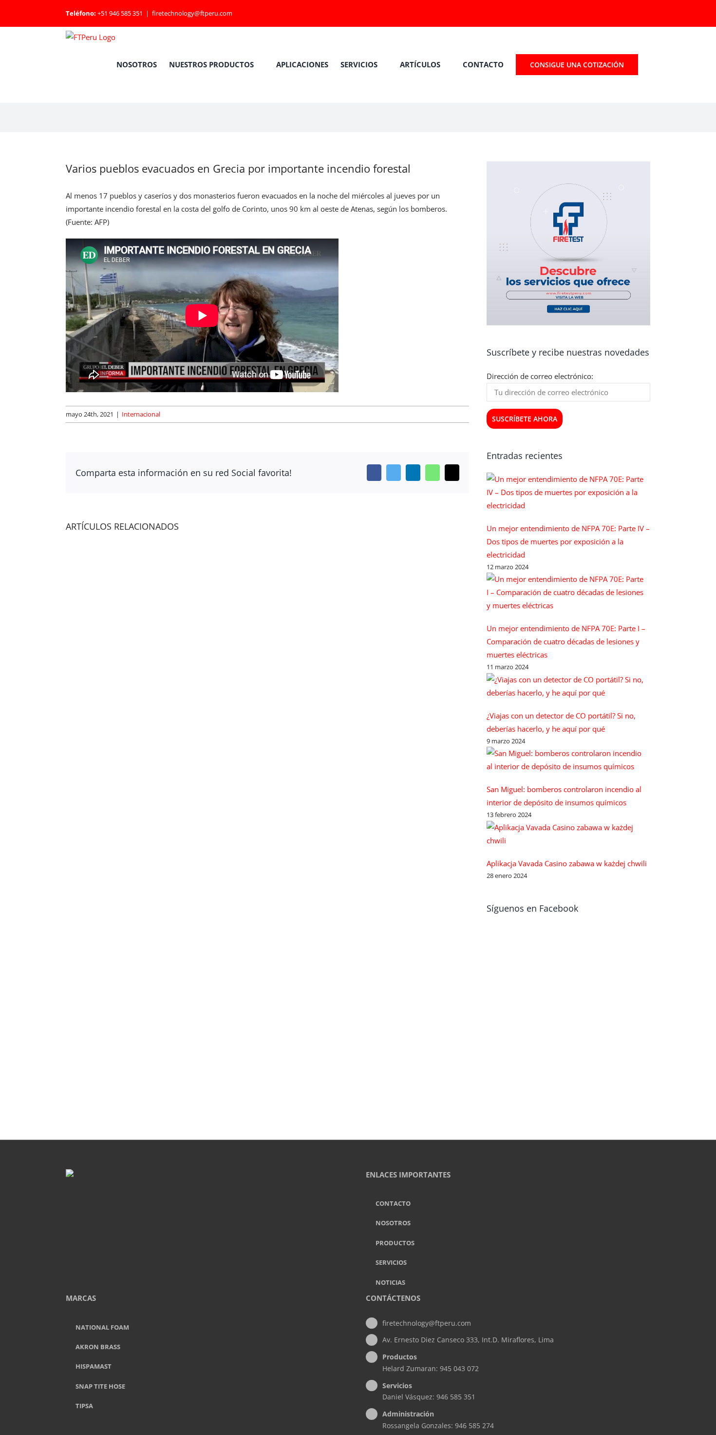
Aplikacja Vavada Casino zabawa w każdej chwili (567, 863)
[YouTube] (221, 1213)
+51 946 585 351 (120, 13)
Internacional (141, 414)
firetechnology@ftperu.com (192, 13)
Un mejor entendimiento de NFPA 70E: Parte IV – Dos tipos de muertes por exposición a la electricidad (568, 541)
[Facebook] (195, 1213)
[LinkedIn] (208, 1213)
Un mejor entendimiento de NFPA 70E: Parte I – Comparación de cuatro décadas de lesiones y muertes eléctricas (566, 641)
